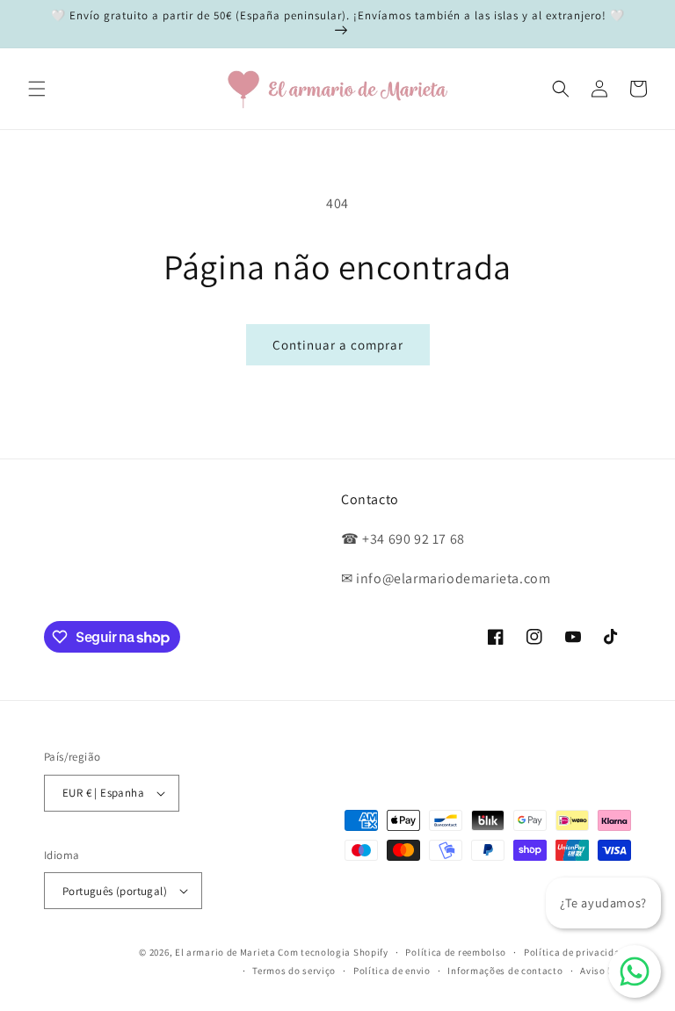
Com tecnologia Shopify (333, 952)
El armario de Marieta (225, 952)
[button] (37, 88)
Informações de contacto (504, 970)
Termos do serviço (294, 970)
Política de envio (392, 970)
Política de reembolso (455, 952)
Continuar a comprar (337, 344)
